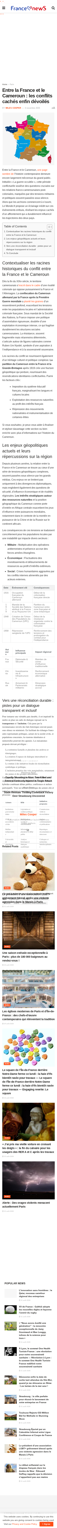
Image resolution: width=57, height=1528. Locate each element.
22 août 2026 (9, 1211)
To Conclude (12, 253)
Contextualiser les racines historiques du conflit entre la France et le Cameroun (28, 233)
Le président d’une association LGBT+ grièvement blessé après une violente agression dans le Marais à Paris (26, 898)
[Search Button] (53, 8)
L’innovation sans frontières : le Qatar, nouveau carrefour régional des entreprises (35, 1293)
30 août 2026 (9, 965)
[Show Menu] (3, 8)
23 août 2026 (9, 1156)
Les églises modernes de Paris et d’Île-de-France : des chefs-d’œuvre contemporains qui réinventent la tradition (28, 1015)
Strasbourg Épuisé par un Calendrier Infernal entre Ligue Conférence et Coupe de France (35, 1432)
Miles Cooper (13, 108)
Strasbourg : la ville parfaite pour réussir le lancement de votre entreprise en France (34, 1399)
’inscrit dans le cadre (29, 285)
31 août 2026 (9, 906)
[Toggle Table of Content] (48, 227)
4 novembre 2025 (32, 108)
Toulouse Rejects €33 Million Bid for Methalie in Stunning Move (34, 1415)
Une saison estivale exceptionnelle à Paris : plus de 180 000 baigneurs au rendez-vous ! (25, 956)
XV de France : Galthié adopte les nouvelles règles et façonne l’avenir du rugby (35, 1309)
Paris (12, 84)
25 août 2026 (9, 1023)
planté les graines (33, 301)
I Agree (46, 1524)
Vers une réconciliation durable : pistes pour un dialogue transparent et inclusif (28, 248)
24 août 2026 (9, 1098)
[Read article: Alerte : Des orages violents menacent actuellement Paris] (28, 1180)
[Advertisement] (28, 48)
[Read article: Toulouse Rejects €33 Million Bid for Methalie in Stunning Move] (11, 1415)
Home (4, 84)
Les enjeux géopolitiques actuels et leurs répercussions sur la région (25, 240)
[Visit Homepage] (28, 8)
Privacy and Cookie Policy (24, 1524)
